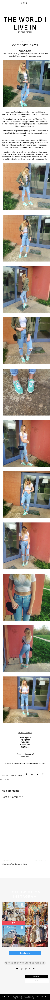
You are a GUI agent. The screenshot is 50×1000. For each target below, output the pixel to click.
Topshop (27, 737)
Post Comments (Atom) (19, 864)
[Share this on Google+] (43, 775)
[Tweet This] (37, 775)
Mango (26, 747)
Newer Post (9, 860)
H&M (27, 742)
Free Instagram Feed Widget (26, 963)
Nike (28, 745)
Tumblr (22, 763)
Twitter (16, 763)
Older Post (41, 860)
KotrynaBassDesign (26, 998)
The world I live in (25, 23)
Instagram (9, 763)
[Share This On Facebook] (26, 775)
